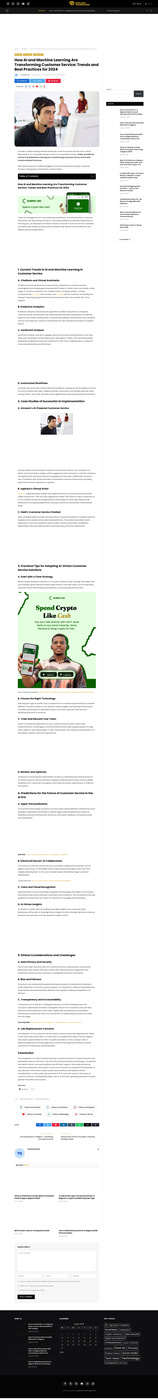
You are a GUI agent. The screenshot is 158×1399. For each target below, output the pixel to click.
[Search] (151, 10)
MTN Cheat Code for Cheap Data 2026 (32, 1230)
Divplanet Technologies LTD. (86, 1391)
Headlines (108, 1348)
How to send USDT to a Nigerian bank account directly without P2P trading (73, 11)
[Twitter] (7, 162)
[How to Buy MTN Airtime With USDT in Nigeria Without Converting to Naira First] (112, 137)
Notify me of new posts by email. (32, 1290)
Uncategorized (111, 1363)
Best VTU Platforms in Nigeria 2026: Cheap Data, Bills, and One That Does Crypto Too (131, 162)
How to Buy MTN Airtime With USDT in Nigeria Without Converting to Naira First (131, 136)
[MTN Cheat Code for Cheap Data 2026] (35, 1216)
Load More (123, 239)
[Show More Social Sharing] (63, 81)
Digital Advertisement (115, 1338)
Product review (112, 1353)
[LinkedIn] (7, 168)
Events (126, 1343)
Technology (38, 55)
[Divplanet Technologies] (79, 4)
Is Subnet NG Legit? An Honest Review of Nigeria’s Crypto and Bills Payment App (77, 1197)
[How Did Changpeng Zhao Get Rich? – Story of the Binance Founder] (112, 189)
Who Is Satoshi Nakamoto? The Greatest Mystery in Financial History (130, 214)
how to (120, 1348)
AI (16, 1099)
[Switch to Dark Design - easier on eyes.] (147, 11)
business (18, 55)
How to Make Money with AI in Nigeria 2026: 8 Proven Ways (78, 1231)
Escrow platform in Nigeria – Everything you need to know (55, 1022)
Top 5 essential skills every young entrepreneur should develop (66, 692)
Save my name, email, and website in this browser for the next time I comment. (50, 1281)
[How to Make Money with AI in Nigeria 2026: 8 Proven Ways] (79, 1216)
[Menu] (7, 10)
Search (108, 89)
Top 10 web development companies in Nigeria (47, 854)
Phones (132, 1348)
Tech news (27, 55)
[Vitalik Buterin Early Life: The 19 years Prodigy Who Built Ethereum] (112, 202)
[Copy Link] (7, 184)
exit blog (137, 4)
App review (114, 1325)
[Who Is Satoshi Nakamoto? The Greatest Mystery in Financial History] (112, 215)
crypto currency (113, 1334)
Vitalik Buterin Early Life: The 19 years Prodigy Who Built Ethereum (131, 201)
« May (61, 1352)
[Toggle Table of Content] (91, 176)
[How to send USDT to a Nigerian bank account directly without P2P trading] (112, 113)
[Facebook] (7, 157)
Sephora (21, 493)
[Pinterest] (7, 173)
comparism (124, 1330)
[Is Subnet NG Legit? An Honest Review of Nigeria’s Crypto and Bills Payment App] (79, 1181)
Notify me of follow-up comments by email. (36, 1286)
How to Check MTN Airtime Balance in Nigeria (51, 880)
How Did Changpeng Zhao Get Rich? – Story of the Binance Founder (130, 188)
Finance (134, 1343)
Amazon (35, 294)
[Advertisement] (79, 31)
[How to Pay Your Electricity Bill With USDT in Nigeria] (112, 126)
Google (59, 294)
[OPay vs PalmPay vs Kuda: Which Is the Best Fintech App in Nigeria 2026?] (35, 1181)
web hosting (122, 1363)
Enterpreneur (113, 1342)
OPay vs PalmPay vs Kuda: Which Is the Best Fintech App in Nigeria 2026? (34, 1197)
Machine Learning (42, 1099)
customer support (26, 1099)
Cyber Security (131, 1334)
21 (84, 1341)
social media (130, 1353)
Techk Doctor (25, 75)
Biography (125, 1325)
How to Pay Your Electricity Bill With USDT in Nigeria (131, 124)
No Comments (49, 75)
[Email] (7, 179)
